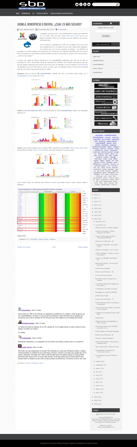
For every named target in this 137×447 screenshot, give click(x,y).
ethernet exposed (107, 152)
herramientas (98, 137)
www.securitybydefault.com (105, 427)
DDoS (115, 159)
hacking (102, 141)
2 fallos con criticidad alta (40, 150)
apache (104, 172)
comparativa (34, 239)
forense (108, 167)
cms (27, 239)
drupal (41, 239)
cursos (116, 169)
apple (95, 155)
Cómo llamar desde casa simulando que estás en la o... (106, 327)
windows (116, 147)
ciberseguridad (111, 172)
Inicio (17, 13)
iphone (112, 154)
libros (110, 147)
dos (95, 171)
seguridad (97, 139)
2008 (96, 404)
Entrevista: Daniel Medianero (104, 338)
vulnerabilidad (100, 143)
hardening (104, 145)
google (116, 152)
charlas (107, 154)
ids (94, 179)
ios (95, 154)
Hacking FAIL (99, 318)
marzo (98, 385)
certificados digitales (100, 166)
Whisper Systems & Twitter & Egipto (106, 227)
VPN (102, 174)
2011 (96, 219)
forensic (105, 183)
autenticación (97, 164)
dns (117, 172)
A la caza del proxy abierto (103, 275)
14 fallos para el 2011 (80, 148)
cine (109, 166)
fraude (105, 159)
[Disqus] (52, 278)
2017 (96, 198)
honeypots (115, 166)
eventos (108, 137)
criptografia (113, 150)
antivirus (103, 148)
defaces (101, 183)
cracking (104, 169)
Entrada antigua (83, 247)
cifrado (117, 148)
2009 (96, 400)
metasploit (109, 162)
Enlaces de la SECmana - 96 (104, 335)
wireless (105, 177)
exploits (96, 160)
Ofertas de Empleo (42, 13)
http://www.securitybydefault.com (102, 419)
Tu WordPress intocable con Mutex (106, 289)
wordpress (52, 239)
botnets (116, 177)
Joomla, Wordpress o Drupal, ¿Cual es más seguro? (49, 24)
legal (114, 176)
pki (106, 155)
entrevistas (96, 152)
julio (97, 372)
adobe (101, 181)
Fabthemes (73, 443)
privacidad (106, 139)
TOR (97, 181)
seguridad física (97, 172)
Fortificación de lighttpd (102, 268)
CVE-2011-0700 (83, 64)
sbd (95, 167)
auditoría (110, 148)
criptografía (111, 169)
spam (110, 155)
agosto (98, 368)
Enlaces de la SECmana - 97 (104, 299)
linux (114, 143)
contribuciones (110, 135)
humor (110, 176)
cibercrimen (98, 159)
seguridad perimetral (105, 184)
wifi (113, 160)
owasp (110, 159)
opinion (108, 160)
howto (105, 176)
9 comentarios (62, 29)
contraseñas (105, 164)
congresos (113, 145)
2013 (96, 212)
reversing (95, 148)
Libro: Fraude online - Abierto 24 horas (107, 347)
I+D (33, 13)
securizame (97, 184)
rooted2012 (115, 171)
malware (115, 137)
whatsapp (113, 157)
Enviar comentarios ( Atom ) (35, 363)
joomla (46, 239)
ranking (54, 182)
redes (116, 183)
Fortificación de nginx (102, 296)
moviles (98, 179)
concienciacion (97, 169)
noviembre (99, 225)
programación (104, 179)
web (98, 167)
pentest (97, 145)
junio (97, 375)
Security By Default (56, 443)
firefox (103, 162)
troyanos (106, 157)
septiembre (99, 365)
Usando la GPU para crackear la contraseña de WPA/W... (105, 237)
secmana (99, 135)
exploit (103, 167)
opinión (115, 155)
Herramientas (26, 13)
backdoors (115, 181)
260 (67, 148)
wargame (112, 179)
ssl (116, 154)
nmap (115, 162)
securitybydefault (97, 177)
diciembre (99, 221)
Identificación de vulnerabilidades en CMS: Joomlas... (106, 322)
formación (115, 167)
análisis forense (111, 141)
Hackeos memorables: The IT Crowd (106, 250)
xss (118, 164)
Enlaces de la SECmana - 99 (104, 241)
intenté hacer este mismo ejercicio (73, 36)
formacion (108, 171)
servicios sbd (114, 184)
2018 (96, 195)
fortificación (99, 176)
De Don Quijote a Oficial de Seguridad (107, 331)
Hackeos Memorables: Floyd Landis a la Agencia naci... (107, 342)
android (109, 143)
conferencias (98, 150)
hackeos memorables (99, 147)
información (111, 183)
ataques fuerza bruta (107, 181)
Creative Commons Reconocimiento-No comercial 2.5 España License (107, 421)
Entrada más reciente (24, 247)
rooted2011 (97, 174)
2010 (96, 397)
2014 (96, 208)
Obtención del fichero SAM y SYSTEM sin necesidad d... (107, 308)
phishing (113, 164)
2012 (96, 215)
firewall (102, 171)
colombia (96, 183)
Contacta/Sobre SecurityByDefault (61, 13)
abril (97, 382)
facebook (100, 154)
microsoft (101, 155)
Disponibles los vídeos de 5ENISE (106, 292)
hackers (102, 160)
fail (98, 171)
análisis (106, 174)
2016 (96, 201)
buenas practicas (114, 174)
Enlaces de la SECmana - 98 (104, 272)
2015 (96, 205)
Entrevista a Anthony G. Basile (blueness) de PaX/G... (105, 232)
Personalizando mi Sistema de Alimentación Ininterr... (104, 351)
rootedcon (99, 157)
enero (98, 392)
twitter (106, 150)
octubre (98, 361)
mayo (98, 379)
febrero (98, 389)
